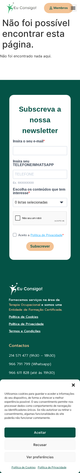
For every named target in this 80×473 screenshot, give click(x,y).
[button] (73, 385)
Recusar (40, 445)
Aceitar (40, 432)
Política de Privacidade (52, 467)
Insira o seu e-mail (28, 141)
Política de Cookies (24, 467)
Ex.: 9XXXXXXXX (23, 182)
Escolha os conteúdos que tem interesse (39, 191)
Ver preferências (40, 457)
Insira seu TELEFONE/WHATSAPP (33, 163)
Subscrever (40, 246)
